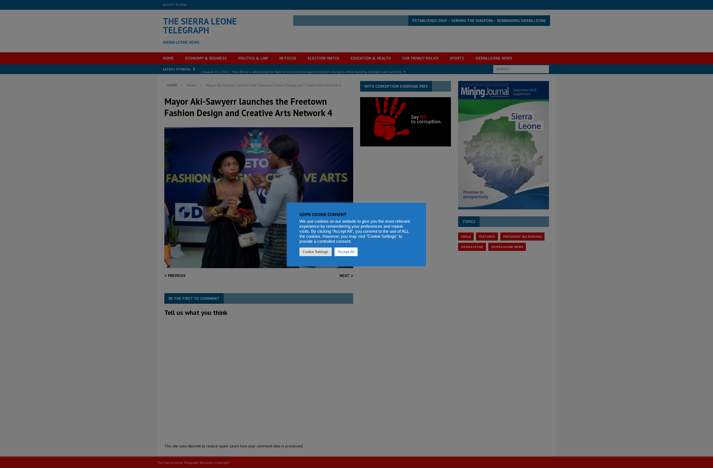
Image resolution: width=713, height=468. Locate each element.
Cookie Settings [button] (315, 252)
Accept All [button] (346, 252)
